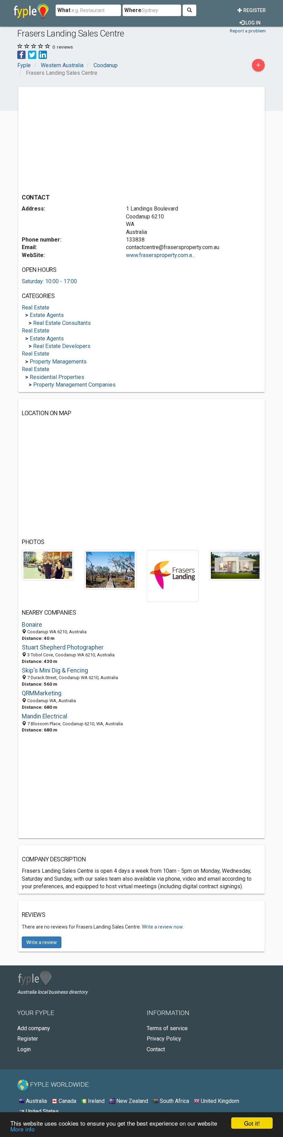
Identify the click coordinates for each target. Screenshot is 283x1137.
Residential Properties (57, 377)
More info (22, 1129)
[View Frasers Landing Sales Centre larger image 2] (110, 569)
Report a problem (248, 30)
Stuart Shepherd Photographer (63, 647)
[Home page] (31, 10)
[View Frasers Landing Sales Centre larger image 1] (48, 565)
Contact (156, 1049)
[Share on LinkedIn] (43, 54)
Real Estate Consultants (62, 323)
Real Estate (35, 307)
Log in (252, 22)
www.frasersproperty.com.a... (160, 255)
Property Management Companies (74, 384)
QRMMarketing (41, 693)
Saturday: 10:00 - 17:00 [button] (49, 281)
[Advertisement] (80, 138)
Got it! (252, 1123)
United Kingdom (219, 1101)
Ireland (96, 1101)
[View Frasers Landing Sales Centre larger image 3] (173, 575)
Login (24, 1049)
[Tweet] (32, 54)
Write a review (41, 942)
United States (42, 1111)
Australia (36, 1101)
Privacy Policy (164, 1038)
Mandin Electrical (44, 716)
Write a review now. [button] (163, 927)
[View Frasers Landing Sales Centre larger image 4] (235, 565)
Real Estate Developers (61, 346)
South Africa (173, 1101)
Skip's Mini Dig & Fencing (55, 670)
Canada (66, 1101)
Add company (33, 1028)
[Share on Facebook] (21, 54)
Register (254, 10)
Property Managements (58, 361)
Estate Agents (47, 315)
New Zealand (131, 1101)
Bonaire (32, 624)
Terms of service (167, 1028)
